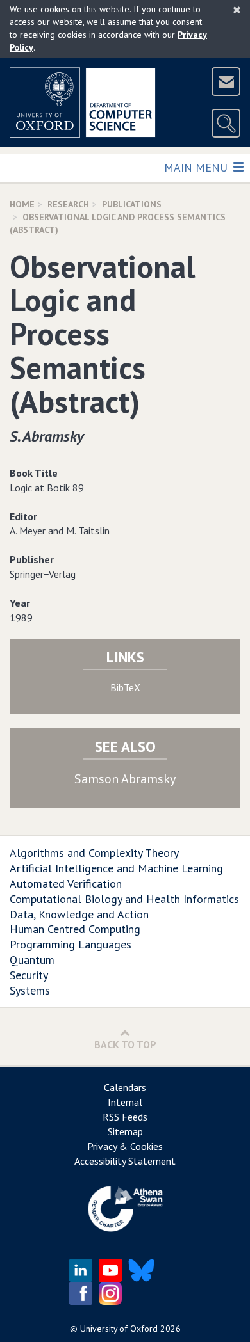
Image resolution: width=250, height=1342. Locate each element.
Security (29, 975)
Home (22, 204)
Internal (125, 1102)
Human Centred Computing (75, 929)
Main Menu (197, 167)
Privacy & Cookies (125, 1146)
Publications (132, 204)
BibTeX (125, 687)
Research (68, 204)
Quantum (32, 959)
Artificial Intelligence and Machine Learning (116, 868)
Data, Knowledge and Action (79, 914)
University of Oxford (119, 1328)
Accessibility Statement (125, 1160)
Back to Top (125, 1044)
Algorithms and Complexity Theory (94, 852)
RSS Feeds (125, 1116)
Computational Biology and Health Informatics (124, 898)
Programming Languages (70, 944)
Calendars (125, 1087)
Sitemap (125, 1131)
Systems (30, 990)
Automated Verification (66, 883)
